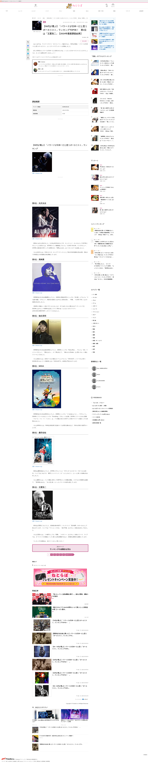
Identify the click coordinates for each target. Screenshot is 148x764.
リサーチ (128, 11)
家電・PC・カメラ (97, 340)
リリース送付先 (95, 417)
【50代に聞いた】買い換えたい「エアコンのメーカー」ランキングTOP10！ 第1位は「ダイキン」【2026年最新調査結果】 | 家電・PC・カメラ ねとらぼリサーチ (104, 279)
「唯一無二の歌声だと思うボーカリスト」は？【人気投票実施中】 (107, 110)
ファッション (96, 311)
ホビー (94, 314)
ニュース (20, 11)
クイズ (47, 11)
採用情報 (43, 761)
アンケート (94, 160)
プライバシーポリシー (28, 761)
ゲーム (94, 303)
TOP (7, 11)
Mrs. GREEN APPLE (102, 368)
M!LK (98, 374)
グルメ (60, 11)
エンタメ (34, 11)
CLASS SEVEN (101, 380)
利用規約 (145, 754)
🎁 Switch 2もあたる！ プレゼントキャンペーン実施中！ (11, 1)
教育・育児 (100, 11)
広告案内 (15, 761)
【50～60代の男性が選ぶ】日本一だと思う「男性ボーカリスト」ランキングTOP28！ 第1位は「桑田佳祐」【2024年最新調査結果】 (107, 84)
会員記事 (141, 11)
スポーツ (95, 306)
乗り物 (94, 320)
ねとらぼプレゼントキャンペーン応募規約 (102, 408)
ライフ (94, 317)
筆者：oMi (40, 69)
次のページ (69, 554)
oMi (87, 37)
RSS (35, 761)
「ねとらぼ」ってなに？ (97, 402)
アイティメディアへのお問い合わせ (100, 414)
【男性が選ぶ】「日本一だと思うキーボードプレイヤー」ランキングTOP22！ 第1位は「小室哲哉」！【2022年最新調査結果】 (107, 74)
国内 (94, 332)
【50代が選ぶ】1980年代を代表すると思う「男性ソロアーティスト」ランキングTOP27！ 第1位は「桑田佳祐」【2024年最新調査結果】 (107, 150)
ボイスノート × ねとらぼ (40, 565)
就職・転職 (95, 343)
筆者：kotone (41, 61)
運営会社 (39, 761)
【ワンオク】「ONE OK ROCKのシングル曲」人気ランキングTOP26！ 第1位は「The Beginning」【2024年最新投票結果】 (107, 103)
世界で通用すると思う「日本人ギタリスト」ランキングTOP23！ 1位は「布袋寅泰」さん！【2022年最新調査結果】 (107, 93)
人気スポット (96, 323)
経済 (94, 349)
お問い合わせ (20, 761)
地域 (74, 11)
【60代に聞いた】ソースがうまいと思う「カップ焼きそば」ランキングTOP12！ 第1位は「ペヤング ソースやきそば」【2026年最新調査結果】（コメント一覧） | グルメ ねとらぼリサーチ (104, 257)
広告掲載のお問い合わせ (97, 420)
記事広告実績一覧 (96, 423)
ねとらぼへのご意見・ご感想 (98, 405)
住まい (87, 11)
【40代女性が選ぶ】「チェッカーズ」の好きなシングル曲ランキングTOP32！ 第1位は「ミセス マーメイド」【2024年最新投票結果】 (107, 65)
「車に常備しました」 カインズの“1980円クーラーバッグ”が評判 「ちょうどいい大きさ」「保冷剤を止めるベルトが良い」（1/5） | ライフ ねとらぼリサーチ (104, 268)
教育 (94, 346)
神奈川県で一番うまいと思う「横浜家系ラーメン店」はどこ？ (107, 199)
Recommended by (78, 699)
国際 (94, 334)
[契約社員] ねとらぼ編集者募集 (99, 411)
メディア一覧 (4, 761)
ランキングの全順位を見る (60, 549)
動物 (114, 11)
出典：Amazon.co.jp (36, 31)
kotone (84, 37)
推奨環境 (48, 761)
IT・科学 (95, 294)
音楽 (44, 22)
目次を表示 (84, 41)
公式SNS (10, 761)
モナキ (98, 386)
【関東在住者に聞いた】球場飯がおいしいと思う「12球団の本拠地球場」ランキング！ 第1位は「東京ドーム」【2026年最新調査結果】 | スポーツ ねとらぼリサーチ (104, 235)
